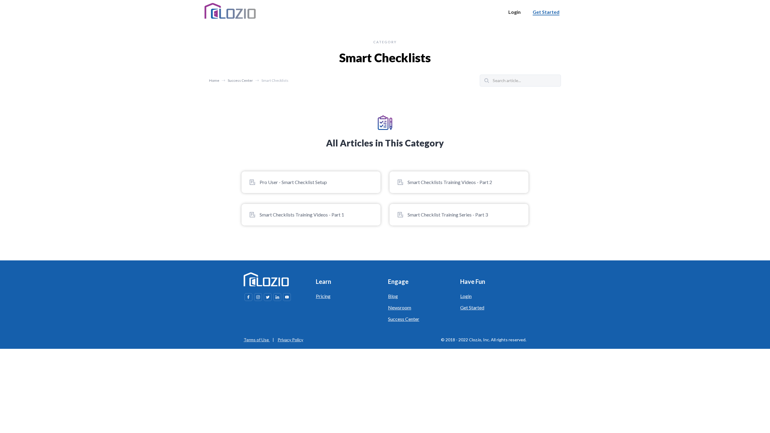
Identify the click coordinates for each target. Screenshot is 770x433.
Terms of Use (257, 339)
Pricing (323, 296)
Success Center (240, 80)
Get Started (472, 307)
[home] (230, 11)
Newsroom (399, 307)
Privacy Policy (290, 339)
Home (214, 80)
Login (466, 296)
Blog (393, 296)
